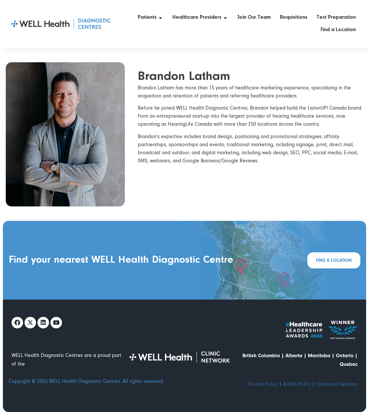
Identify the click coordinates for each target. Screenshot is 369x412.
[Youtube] (56, 322)
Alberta (293, 356)
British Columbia (261, 356)
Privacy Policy (263, 384)
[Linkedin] (43, 322)
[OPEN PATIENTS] (160, 18)
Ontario (344, 356)
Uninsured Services (336, 384)
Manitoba (319, 356)
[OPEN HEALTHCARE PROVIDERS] (225, 18)
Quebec (348, 364)
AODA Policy (297, 384)
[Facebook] (17, 322)
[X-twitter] (30, 322)
